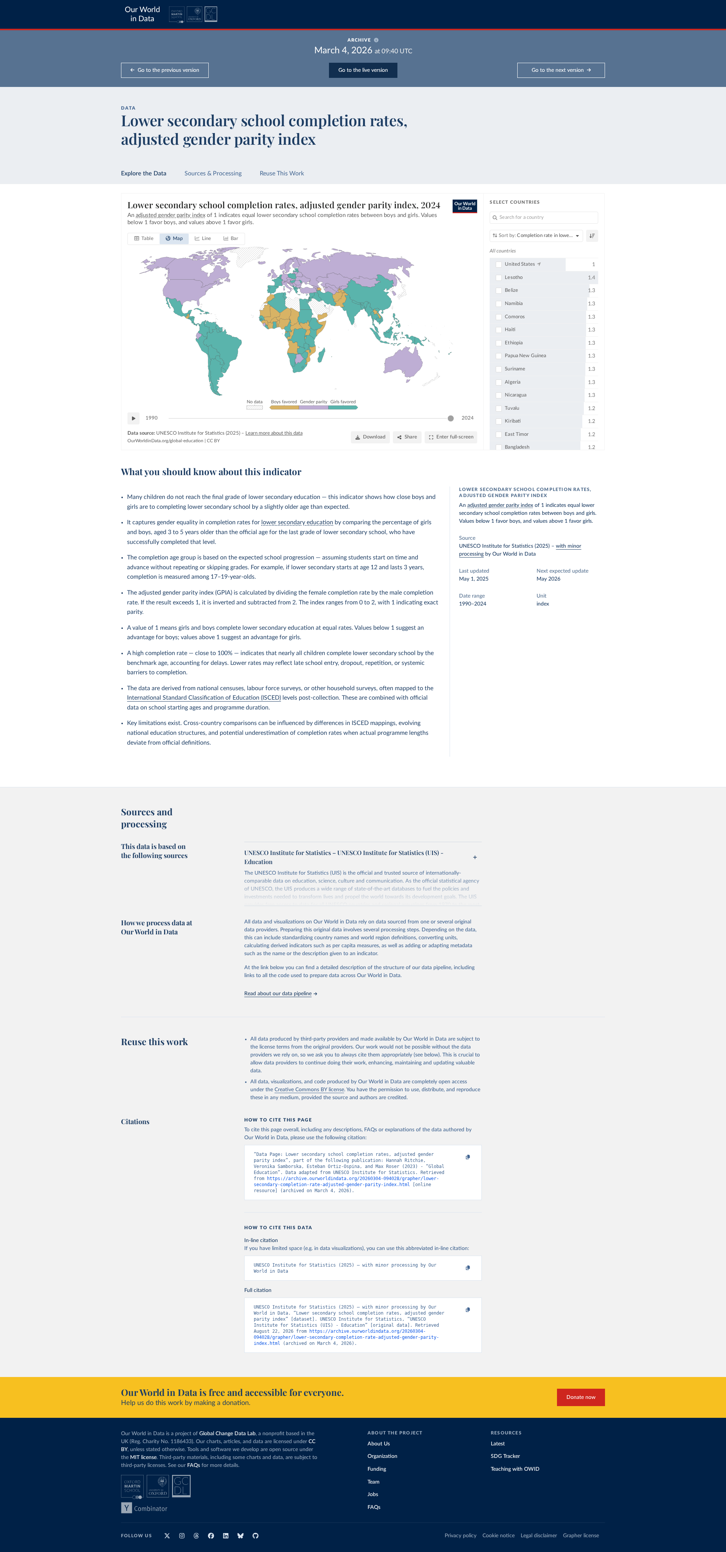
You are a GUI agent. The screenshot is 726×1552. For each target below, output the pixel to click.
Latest (498, 1444)
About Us (379, 1444)
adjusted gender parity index (500, 505)
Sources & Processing (213, 173)
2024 (468, 418)
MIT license (143, 1457)
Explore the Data (143, 173)
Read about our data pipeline (278, 993)
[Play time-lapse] (133, 418)
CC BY (213, 440)
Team (374, 1482)
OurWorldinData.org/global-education (165, 440)
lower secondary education (297, 522)
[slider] (451, 418)
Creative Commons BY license (309, 1089)
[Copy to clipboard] (460, 1157)
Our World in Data (142, 14)
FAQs (193, 1465)
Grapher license (581, 1535)
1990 (152, 418)
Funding (377, 1469)
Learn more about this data (273, 433)
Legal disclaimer (539, 1535)
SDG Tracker (505, 1456)
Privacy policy (460, 1535)
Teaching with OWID (515, 1469)
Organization (382, 1456)
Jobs (373, 1494)
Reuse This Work (282, 173)
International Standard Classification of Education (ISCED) (204, 698)
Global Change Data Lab (227, 1433)
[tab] (144, 239)
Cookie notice (498, 1535)
